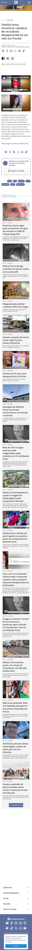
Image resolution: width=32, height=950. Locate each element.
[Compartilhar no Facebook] (7, 51)
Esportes (7, 887)
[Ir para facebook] (11, 923)
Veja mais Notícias (16, 805)
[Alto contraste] (3, 58)
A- (13, 58)
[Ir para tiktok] (11, 928)
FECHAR (16, 946)
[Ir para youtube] (25, 928)
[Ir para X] (16, 928)
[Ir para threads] (25, 923)
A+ (8, 58)
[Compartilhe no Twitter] (3, 51)
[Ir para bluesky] (7, 923)
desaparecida (5, 184)
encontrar (21, 181)
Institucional (10, 909)
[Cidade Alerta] (16, 8)
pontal (13, 184)
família (9, 181)
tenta (14, 181)
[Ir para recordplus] (7, 928)
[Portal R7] (16, 2)
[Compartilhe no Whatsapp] (15, 51)
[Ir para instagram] (16, 923)
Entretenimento (11, 893)
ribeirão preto (20, 184)
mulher (28, 181)
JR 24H (6, 898)
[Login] (29, 2)
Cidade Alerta (10, 20)
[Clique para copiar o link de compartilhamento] (23, 51)
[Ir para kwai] (20, 923)
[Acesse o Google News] (19, 51)
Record (3, 20)
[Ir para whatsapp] (20, 928)
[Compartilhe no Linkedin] (11, 51)
